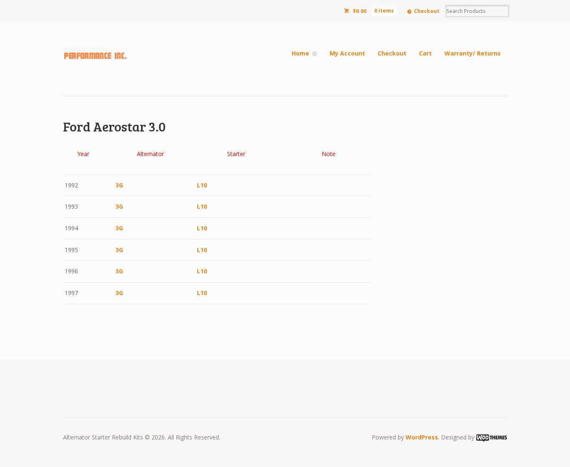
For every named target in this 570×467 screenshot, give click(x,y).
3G (119, 185)
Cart (425, 53)
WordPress (422, 437)
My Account (347, 53)
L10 (202, 185)
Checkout (426, 11)
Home (300, 53)
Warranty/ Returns (472, 53)
